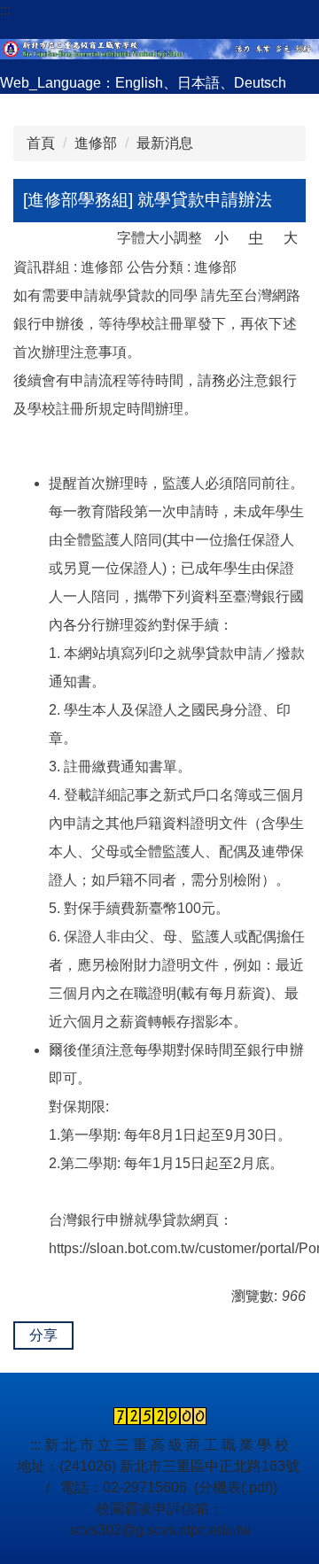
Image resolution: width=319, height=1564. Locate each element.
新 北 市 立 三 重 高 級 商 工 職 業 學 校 (166, 1444)
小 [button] (221, 237)
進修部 (95, 143)
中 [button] (256, 237)
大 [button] (291, 237)
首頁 (41, 143)
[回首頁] (159, 47)
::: (5, 10)
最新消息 (164, 143)
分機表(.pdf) (235, 1487)
